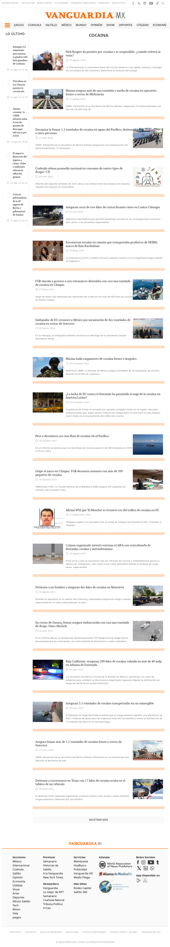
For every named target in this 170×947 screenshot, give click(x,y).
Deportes (125, 25)
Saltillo (51, 25)
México (66, 25)
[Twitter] (139, 3)
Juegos (19, 25)
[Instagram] (144, 3)
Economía (160, 25)
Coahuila (34, 25)
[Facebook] (133, 3)
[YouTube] (151, 3)
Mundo (81, 25)
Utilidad (143, 25)
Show (110, 25)
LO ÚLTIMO (15, 34)
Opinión (96, 25)
